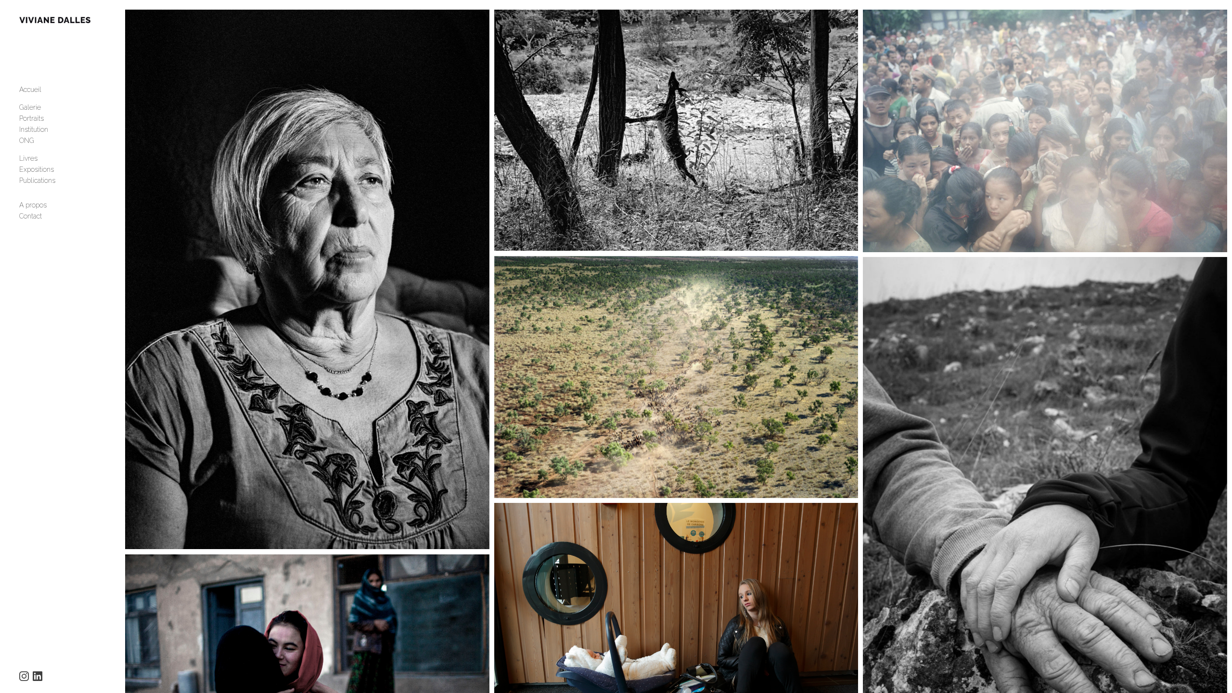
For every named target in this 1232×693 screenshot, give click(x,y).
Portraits (31, 118)
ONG (26, 140)
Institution (33, 129)
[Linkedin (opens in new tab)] (37, 676)
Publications (37, 180)
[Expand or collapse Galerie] (47, 107)
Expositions (36, 169)
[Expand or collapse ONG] (40, 140)
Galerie (30, 107)
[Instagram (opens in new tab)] (24, 676)
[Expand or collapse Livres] (44, 158)
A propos (33, 205)
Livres (28, 158)
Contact (30, 216)
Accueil (30, 89)
